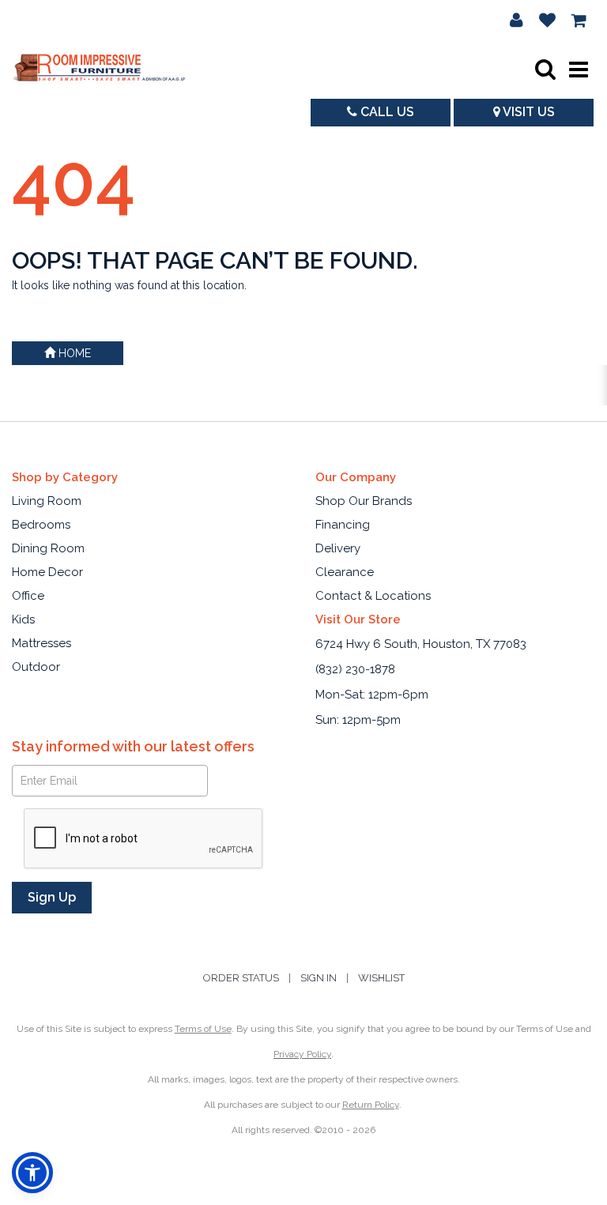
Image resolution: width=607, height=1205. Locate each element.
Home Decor (47, 572)
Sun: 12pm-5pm (358, 720)
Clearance (344, 572)
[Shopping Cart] (579, 20)
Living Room (46, 501)
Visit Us (527, 111)
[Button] (578, 69)
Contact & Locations (373, 596)
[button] (516, 20)
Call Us (385, 111)
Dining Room (48, 548)
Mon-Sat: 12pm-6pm (371, 694)
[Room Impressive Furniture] (99, 69)
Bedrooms (41, 525)
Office (28, 596)
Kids (23, 619)
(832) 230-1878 (355, 669)
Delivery (337, 548)
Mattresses (41, 643)
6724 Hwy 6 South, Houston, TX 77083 (420, 644)
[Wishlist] (547, 20)
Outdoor (36, 667)
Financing (342, 525)
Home (73, 353)
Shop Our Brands (363, 501)
